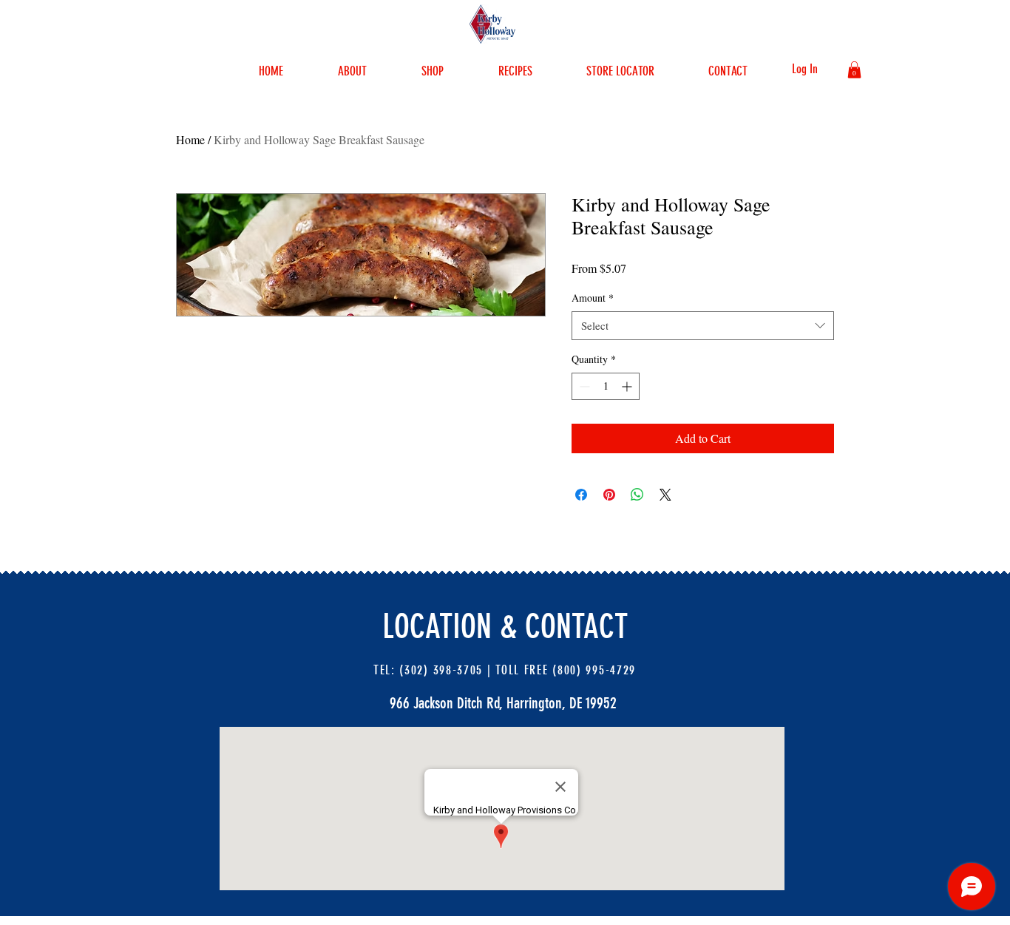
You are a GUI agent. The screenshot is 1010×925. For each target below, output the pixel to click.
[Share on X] (665, 495)
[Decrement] (583, 386)
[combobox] (703, 325)
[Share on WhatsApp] (637, 495)
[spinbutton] (605, 386)
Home (190, 139)
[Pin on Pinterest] (609, 495)
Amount (593, 298)
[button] (854, 69)
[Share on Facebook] (581, 495)
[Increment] (628, 386)
